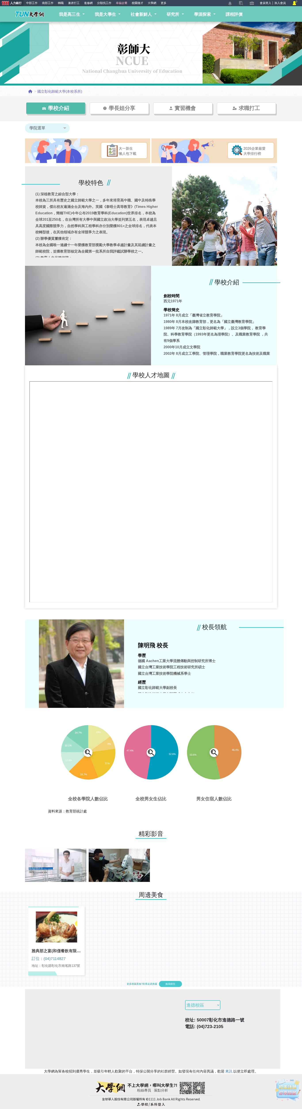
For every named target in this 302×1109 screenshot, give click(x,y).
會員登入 (265, 3)
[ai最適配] (287, 1090)
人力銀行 (11, 3)
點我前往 (170, 984)
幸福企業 (121, 3)
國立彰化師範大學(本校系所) (59, 91)
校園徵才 (137, 3)
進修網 (88, 3)
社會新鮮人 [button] (142, 14)
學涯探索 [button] (203, 14)
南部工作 (48, 3)
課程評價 (234, 14)
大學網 (152, 3)
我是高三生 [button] (70, 14)
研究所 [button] (174, 14)
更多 (163, 3)
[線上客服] (295, 3)
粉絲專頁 (144, 1090)
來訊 (229, 1071)
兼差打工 (74, 3)
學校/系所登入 (151, 1104)
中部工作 (32, 3)
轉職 (61, 3)
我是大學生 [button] (106, 14)
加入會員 (280, 3)
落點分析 (161, 1090)
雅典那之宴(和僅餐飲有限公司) (56, 951)
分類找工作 (104, 3)
